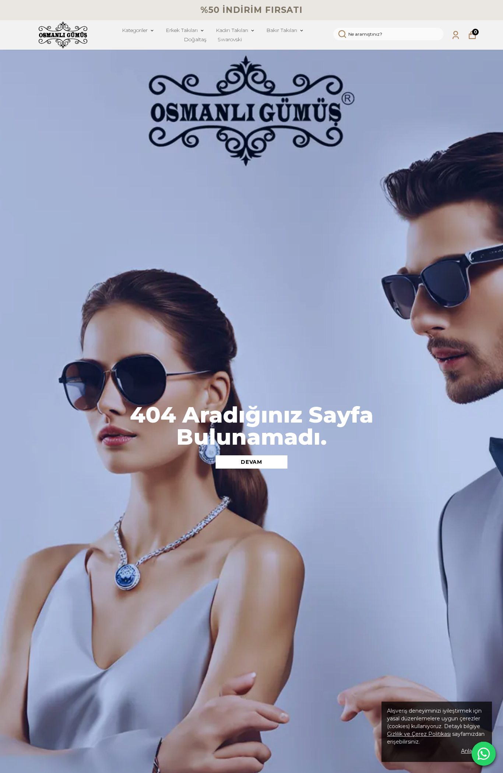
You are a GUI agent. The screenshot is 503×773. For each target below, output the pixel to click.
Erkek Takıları (182, 30)
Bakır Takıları (281, 30)
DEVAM (251, 462)
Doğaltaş (195, 39)
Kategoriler (135, 30)
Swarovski (230, 39)
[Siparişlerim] (455, 35)
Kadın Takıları (232, 30)
